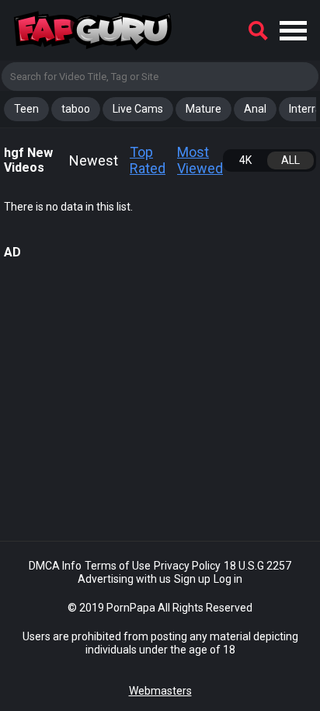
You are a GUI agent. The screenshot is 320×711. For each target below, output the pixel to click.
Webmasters (160, 691)
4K (245, 160)
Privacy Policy (187, 565)
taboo (75, 109)
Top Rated (147, 160)
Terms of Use (118, 565)
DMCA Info (55, 565)
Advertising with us (124, 579)
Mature (203, 109)
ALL (290, 160)
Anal (255, 109)
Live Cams (138, 109)
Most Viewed (200, 160)
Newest (93, 160)
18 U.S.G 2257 (257, 565)
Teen (26, 109)
